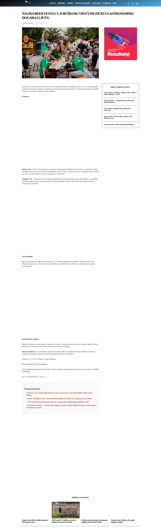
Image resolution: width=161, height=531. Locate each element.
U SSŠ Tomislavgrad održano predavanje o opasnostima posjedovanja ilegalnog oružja (58, 402)
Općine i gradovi (28, 23)
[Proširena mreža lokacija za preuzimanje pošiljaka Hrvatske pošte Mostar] (95, 510)
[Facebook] (121, 23)
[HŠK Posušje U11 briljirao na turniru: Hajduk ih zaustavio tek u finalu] (66, 510)
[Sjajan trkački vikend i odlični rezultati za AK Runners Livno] (36, 510)
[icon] (128, 4)
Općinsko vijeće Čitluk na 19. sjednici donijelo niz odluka (122, 521)
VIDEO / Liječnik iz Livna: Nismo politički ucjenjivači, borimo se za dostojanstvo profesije (59, 398)
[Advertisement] (60, 133)
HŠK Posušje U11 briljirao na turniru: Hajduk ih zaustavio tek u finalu (64, 521)
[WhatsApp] (137, 23)
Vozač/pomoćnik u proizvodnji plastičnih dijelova (119, 124)
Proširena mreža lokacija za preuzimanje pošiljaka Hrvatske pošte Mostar (94, 521)
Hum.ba (42, 377)
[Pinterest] (132, 23)
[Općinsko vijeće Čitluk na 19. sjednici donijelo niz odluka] (125, 510)
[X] (127, 23)
